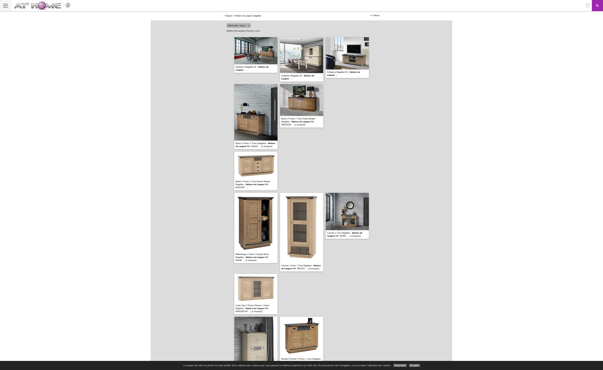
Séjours (228, 16)
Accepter (414, 365)
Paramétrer (400, 365)
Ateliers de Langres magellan (248, 16)
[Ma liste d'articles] (587, 5)
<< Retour (374, 15)
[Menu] (5, 5)
